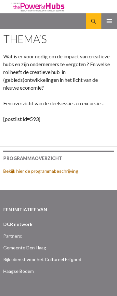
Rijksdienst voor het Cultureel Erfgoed (42, 259)
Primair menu (109, 21)
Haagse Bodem (18, 271)
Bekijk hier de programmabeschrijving (40, 171)
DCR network (17, 224)
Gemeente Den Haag (24, 247)
